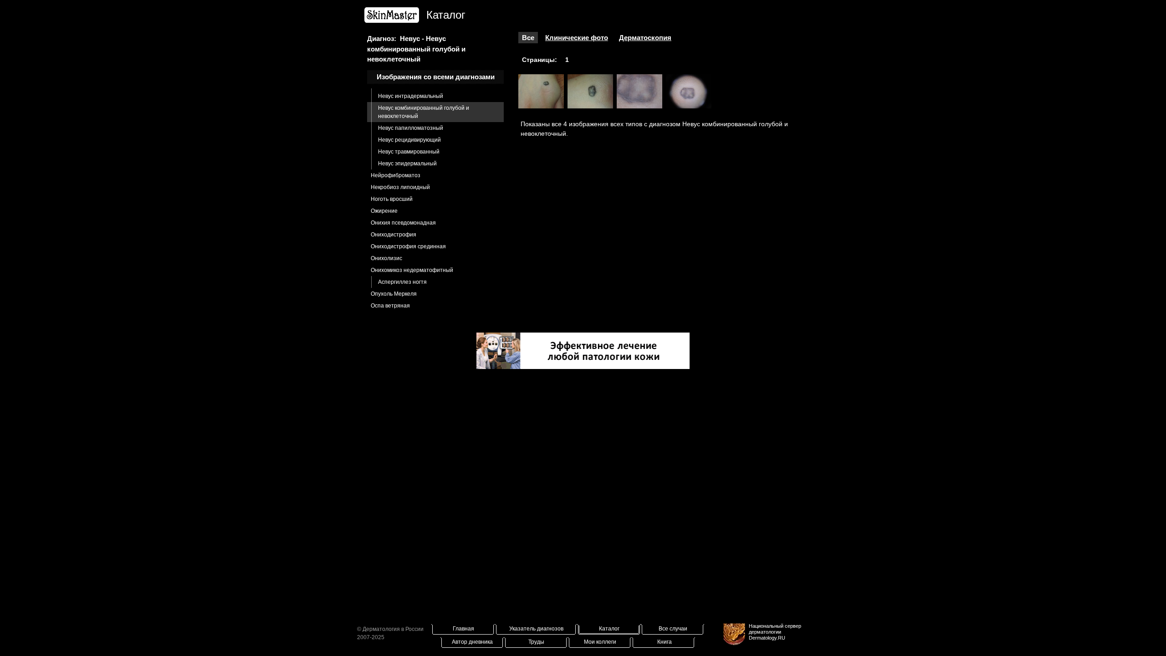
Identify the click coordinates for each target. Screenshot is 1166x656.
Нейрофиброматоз (395, 175)
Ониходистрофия (393, 234)
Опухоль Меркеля (394, 294)
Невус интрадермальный (410, 96)
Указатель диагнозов (536, 628)
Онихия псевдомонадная (403, 223)
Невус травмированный (409, 152)
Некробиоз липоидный (400, 187)
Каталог (609, 628)
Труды (536, 642)
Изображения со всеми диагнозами (436, 77)
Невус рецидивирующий (409, 140)
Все (528, 37)
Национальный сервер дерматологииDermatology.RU (775, 632)
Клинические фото (576, 37)
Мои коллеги (600, 642)
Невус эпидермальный (407, 163)
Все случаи (673, 628)
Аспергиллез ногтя (402, 282)
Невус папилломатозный (410, 128)
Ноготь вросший (392, 199)
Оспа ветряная (390, 305)
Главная (463, 628)
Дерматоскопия (645, 37)
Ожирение (384, 211)
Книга (664, 642)
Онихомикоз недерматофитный (412, 270)
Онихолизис (386, 258)
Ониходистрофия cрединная (408, 246)
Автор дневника (472, 642)
